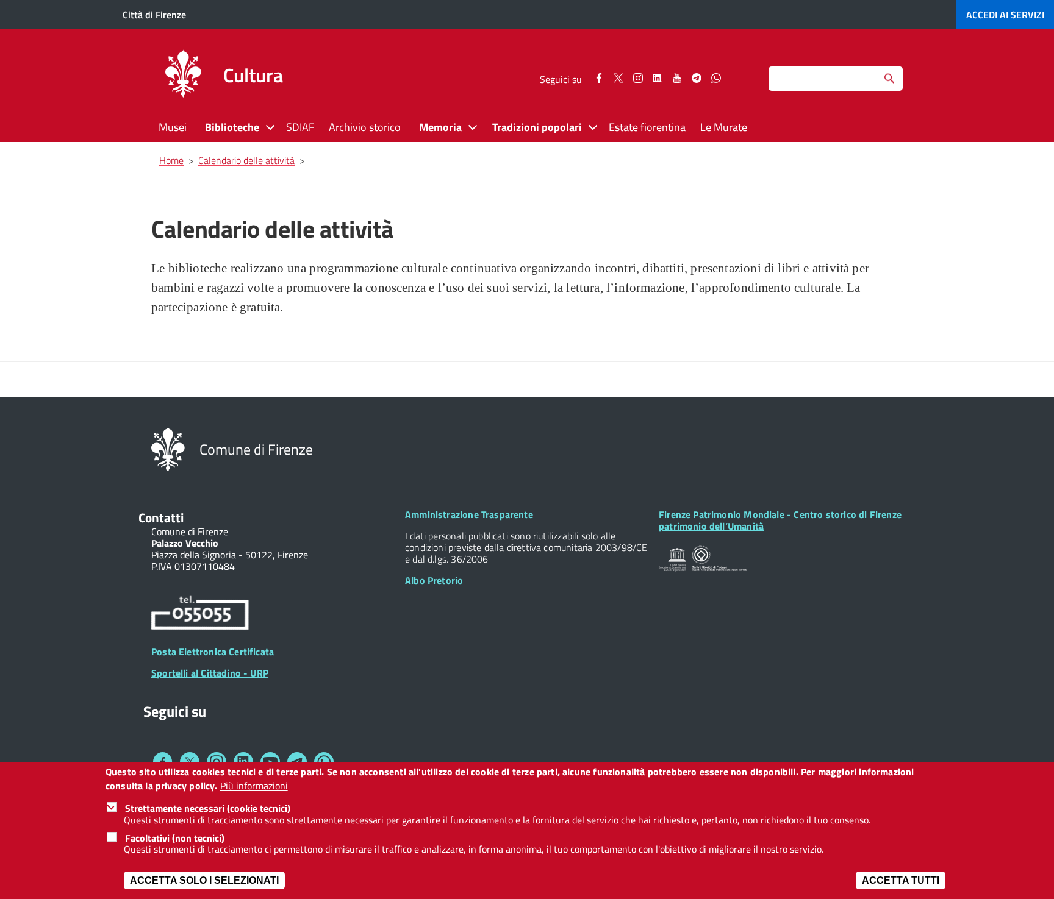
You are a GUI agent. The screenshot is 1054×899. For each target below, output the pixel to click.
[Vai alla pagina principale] (183, 75)
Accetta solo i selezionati (204, 880)
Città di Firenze (154, 14)
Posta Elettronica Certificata (212, 651)
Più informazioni (254, 786)
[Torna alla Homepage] (168, 448)
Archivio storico (365, 127)
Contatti (161, 517)
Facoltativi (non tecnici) (174, 838)
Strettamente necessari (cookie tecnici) (207, 808)
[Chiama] (200, 615)
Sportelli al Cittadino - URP (209, 673)
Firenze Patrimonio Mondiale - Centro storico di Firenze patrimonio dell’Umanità (780, 520)
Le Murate (723, 127)
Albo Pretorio (434, 580)
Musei (173, 127)
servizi (1005, 14)
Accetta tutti (900, 880)
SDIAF (300, 127)
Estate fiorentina (647, 127)
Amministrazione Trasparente (469, 514)
